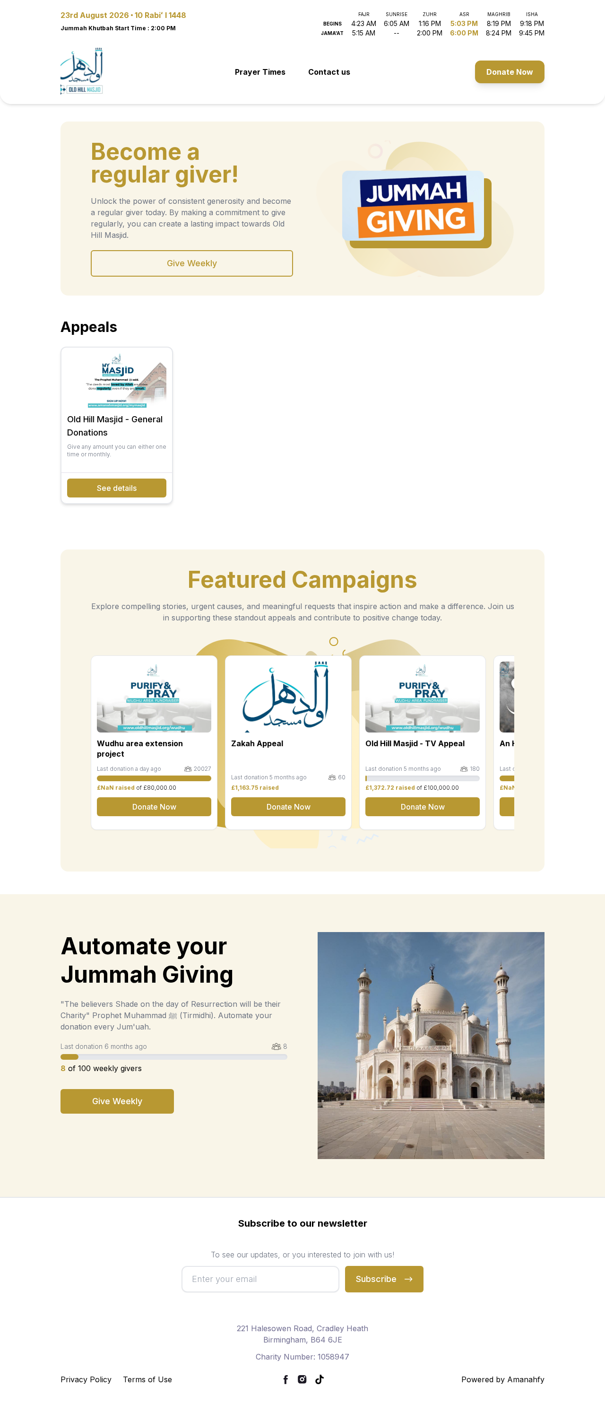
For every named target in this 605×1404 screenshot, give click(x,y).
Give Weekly (192, 263)
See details (117, 488)
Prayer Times (260, 72)
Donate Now (509, 72)
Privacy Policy (86, 1379)
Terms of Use (147, 1379)
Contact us (329, 72)
